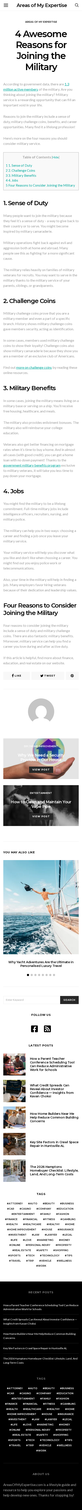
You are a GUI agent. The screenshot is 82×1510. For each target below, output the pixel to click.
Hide (55, 157)
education (65, 1208)
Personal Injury (39, 1245)
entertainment (24, 1214)
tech (31, 1255)
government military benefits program (32, 465)
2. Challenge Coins (20, 170)
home (71, 1224)
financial (31, 1219)
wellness (65, 1260)
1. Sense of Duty (19, 165)
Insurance (66, 1229)
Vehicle (46, 1260)
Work (42, 1265)
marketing (46, 1240)
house (48, 1229)
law (36, 1234)
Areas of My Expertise (42, 5)
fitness (50, 1219)
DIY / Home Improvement (41, 746)
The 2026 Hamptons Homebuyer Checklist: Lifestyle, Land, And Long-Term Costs (54, 1170)
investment (18, 1234)
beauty (50, 1203)
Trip (31, 1260)
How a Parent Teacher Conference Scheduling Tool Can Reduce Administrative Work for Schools (52, 1064)
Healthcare (33, 1224)
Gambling (69, 1219)
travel (16, 1260)
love (28, 1240)
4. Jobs (12, 180)
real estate (22, 1250)
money (65, 1240)
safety (43, 1250)
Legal (68, 1234)
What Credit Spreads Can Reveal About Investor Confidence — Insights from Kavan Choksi (52, 1090)
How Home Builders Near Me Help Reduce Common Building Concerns (54, 1117)
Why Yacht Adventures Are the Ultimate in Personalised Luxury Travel (40, 964)
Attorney (16, 1203)
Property (65, 1245)
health (13, 1224)
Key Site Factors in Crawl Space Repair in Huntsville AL (54, 1144)
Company (44, 1208)
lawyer (52, 1234)
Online (15, 1245)
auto (33, 1203)
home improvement (22, 1229)
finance (12, 1219)
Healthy (54, 1224)
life (14, 1240)
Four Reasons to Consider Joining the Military (40, 185)
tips (69, 1255)
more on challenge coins (34, 367)
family (46, 1214)
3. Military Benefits (21, 175)
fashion (63, 1214)
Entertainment (41, 793)
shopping (61, 1250)
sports (15, 1255)
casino (26, 1208)
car (11, 1208)
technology (50, 1255)
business (68, 1203)
